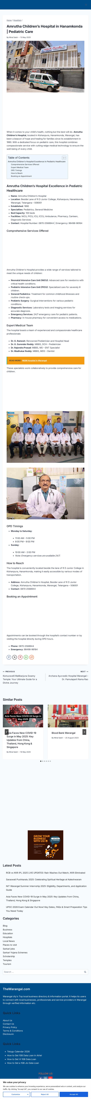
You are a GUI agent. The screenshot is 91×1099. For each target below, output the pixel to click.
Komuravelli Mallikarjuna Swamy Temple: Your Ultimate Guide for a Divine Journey (20, 677)
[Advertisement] (45, 112)
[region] (45, 1089)
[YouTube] (50, 1079)
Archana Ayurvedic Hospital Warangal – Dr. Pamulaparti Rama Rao (68, 676)
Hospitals (7, 937)
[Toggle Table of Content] (63, 158)
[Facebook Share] (9, 657)
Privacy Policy (10, 1027)
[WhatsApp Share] (26, 657)
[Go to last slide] (7, 732)
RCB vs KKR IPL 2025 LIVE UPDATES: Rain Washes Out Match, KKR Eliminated (45, 873)
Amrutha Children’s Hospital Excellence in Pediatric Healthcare (37, 161)
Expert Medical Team (20, 167)
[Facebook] (41, 1079)
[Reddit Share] (31, 657)
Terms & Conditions (13, 1030)
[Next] (84, 732)
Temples (7, 960)
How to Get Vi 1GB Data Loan (21, 1059)
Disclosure (8, 1034)
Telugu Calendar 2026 (18, 1051)
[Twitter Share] (14, 657)
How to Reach (17, 173)
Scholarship (9, 956)
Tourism (7, 964)
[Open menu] (86, 5)
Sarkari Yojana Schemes (15, 952)
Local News (9, 941)
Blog (5, 925)
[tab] (40, 761)
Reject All (45, 1094)
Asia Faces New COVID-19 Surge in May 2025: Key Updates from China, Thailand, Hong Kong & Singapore (21, 740)
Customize (15, 1094)
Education (8, 933)
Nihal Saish (13, 37)
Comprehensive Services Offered (25, 164)
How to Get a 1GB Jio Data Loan (23, 1063)
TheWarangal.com (16, 989)
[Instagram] (45, 1079)
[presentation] (23, 716)
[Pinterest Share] (20, 657)
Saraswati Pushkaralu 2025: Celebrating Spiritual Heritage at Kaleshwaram (44, 879)
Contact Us (8, 1024)
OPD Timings (16, 170)
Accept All (74, 1094)
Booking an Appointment (21, 176)
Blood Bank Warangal (63, 733)
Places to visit (10, 945)
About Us (7, 1020)
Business (7, 929)
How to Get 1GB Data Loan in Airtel (24, 1055)
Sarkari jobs (9, 949)
